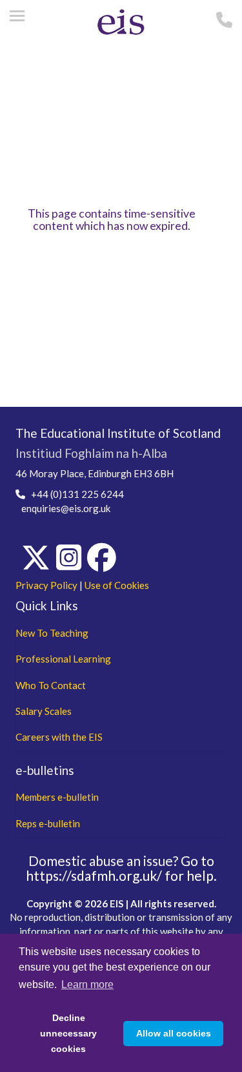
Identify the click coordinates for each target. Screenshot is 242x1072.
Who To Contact (50, 685)
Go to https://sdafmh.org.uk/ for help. (121, 867)
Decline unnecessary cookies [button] (68, 1033)
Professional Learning (63, 659)
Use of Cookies (117, 585)
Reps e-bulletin (47, 823)
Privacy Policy (46, 585)
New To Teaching (51, 633)
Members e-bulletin (57, 797)
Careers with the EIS (59, 737)
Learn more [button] (87, 984)
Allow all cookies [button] (173, 1033)
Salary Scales (43, 711)
